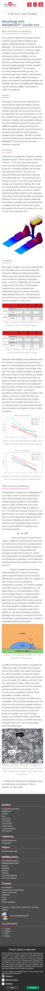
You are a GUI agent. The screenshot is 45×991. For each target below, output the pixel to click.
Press (4, 897)
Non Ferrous (6, 821)
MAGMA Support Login (10, 851)
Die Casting (6, 818)
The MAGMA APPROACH (10, 809)
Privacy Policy (15, 907)
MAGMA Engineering (9, 840)
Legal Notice (26, 907)
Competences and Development (13, 890)
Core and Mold (7, 823)
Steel (3, 816)
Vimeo (6, 933)
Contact (4, 909)
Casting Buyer (7, 843)
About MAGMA (7, 887)
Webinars (5, 873)
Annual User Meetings (9, 875)
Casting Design (7, 826)
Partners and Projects (9, 892)
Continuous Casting (8, 828)
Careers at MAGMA (8, 902)
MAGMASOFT (7, 811)
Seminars (5, 870)
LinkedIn (7, 928)
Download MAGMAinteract (19, 916)
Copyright (5, 907)
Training (4, 866)
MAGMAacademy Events (10, 863)
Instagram (7, 931)
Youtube (7, 936)
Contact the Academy (9, 878)
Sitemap (35, 907)
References (6, 895)
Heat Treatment (7, 831)
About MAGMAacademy (10, 861)
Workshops (6, 868)
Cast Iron (5, 813)
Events (4, 900)
